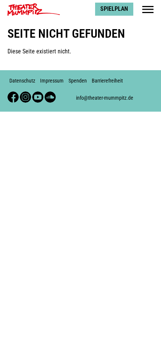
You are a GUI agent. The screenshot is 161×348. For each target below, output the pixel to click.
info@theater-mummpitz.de (104, 98)
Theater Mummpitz (30, 5)
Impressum (52, 81)
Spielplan (114, 8)
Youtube (37, 94)
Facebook (13, 94)
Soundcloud (50, 94)
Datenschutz (22, 81)
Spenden (78, 81)
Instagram (25, 94)
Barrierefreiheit (107, 81)
